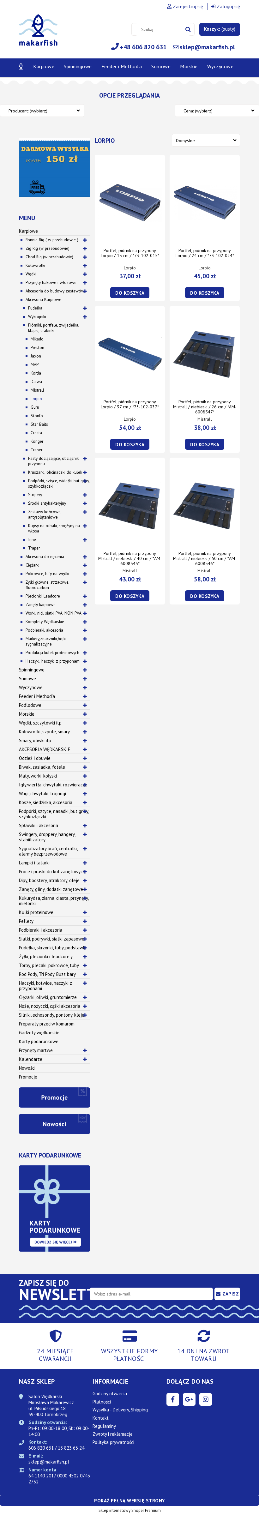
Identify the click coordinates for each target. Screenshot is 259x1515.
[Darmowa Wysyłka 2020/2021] (54, 167)
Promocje (28, 1077)
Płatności (102, 1402)
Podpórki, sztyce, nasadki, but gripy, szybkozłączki (54, 814)
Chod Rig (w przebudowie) (49, 257)
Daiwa (36, 381)
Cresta (36, 433)
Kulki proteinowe (36, 912)
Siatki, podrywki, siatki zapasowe (51, 939)
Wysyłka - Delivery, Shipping (120, 1410)
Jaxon (36, 356)
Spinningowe (32, 670)
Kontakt (101, 1418)
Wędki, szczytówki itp (40, 723)
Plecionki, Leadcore (43, 596)
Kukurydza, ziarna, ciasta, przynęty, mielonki (54, 900)
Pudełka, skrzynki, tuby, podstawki (52, 948)
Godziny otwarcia (110, 1394)
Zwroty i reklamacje (113, 1434)
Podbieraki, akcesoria (44, 630)
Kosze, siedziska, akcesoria (45, 802)
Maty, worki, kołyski (38, 776)
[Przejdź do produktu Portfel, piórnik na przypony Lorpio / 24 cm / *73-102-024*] (205, 202)
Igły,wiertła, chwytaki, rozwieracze (53, 785)
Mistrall (204, 419)
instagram (205, 1399)
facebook (172, 1399)
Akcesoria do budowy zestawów (55, 291)
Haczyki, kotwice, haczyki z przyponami (45, 985)
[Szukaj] (188, 29)
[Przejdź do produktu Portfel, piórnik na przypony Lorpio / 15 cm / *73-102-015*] (130, 202)
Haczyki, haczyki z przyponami (53, 661)
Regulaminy (104, 1426)
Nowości (27, 1068)
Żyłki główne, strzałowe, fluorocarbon (47, 584)
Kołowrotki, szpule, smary (44, 732)
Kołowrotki (35, 265)
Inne (32, 539)
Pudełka (35, 308)
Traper (36, 450)
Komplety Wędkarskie (45, 621)
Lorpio (36, 398)
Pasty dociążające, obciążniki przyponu (54, 460)
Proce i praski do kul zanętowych (52, 872)
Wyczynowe (31, 687)
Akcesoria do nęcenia (45, 556)
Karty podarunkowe (38, 1041)
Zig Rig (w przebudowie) (47, 248)
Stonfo (37, 415)
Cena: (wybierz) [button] (198, 111)
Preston (37, 347)
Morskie (26, 714)
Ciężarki (32, 565)
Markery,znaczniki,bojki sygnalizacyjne (46, 641)
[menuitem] (43, 66)
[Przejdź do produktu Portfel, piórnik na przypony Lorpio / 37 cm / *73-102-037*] (130, 353)
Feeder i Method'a (37, 696)
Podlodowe (30, 705)
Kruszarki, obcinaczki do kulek (55, 472)
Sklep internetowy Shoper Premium (130, 1510)
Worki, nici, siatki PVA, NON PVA (53, 613)
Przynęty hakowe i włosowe (51, 282)
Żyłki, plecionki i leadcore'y (46, 956)
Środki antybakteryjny (47, 503)
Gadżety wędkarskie (39, 1033)
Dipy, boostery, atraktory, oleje (49, 880)
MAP (35, 364)
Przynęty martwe (36, 1050)
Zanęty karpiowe (41, 604)
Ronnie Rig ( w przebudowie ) (52, 240)
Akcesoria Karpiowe (43, 299)
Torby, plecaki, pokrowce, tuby (49, 965)
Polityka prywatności (113, 1442)
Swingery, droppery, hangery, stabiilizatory (47, 837)
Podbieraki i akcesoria (40, 930)
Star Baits (39, 424)
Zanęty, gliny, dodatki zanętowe (51, 889)
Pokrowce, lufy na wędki (47, 573)
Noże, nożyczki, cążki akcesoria (49, 1006)
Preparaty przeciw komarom (47, 1024)
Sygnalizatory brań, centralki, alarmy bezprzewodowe (48, 851)
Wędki (31, 274)
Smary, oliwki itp (35, 740)
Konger (37, 441)
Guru (35, 407)
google (189, 1399)
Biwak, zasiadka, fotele (42, 767)
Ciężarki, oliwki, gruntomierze (48, 997)
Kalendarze (30, 1059)
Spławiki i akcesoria (38, 825)
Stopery (35, 494)
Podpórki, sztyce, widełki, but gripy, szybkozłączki (58, 483)
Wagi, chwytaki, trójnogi (42, 794)
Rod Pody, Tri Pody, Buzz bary (47, 974)
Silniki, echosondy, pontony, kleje (51, 1015)
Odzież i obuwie (35, 758)
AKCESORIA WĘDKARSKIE (44, 749)
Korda (36, 373)
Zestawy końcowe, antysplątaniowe (44, 514)
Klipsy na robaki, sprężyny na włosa (54, 528)
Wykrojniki (37, 316)
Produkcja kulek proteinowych (52, 652)
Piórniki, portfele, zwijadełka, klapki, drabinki (53, 327)
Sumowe (27, 679)
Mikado (37, 339)
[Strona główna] (38, 33)
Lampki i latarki (34, 863)
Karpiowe (28, 231)
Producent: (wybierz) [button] (28, 111)
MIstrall (37, 390)
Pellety (26, 921)
